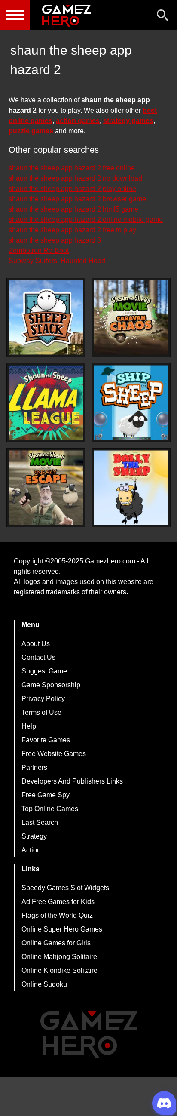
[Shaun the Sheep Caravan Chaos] (131, 317)
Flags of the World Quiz (57, 915)
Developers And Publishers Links (72, 781)
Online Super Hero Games (61, 929)
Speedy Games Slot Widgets (65, 888)
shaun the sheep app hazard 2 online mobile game (86, 219)
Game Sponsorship (50, 685)
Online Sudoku (44, 984)
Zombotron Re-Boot (39, 250)
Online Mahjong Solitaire (59, 956)
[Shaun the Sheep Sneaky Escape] (46, 488)
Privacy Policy (43, 698)
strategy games (128, 120)
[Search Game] (163, 17)
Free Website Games (53, 753)
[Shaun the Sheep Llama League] (46, 402)
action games (78, 120)
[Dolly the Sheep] (131, 488)
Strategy (34, 836)
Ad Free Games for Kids (58, 901)
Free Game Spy (45, 795)
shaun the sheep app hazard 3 (55, 240)
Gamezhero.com (110, 561)
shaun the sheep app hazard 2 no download (75, 178)
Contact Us (38, 657)
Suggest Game (44, 671)
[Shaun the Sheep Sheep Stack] (46, 317)
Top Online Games (49, 808)
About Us (35, 643)
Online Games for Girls (56, 943)
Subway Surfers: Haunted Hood (57, 260)
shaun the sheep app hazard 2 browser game (77, 199)
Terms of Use (41, 712)
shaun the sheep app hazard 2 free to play (72, 230)
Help (28, 726)
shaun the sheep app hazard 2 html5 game (73, 209)
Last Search (39, 822)
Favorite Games (45, 740)
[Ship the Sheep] (131, 402)
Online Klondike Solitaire (59, 970)
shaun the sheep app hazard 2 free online (72, 168)
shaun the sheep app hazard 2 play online (72, 188)
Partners (34, 767)
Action (31, 850)
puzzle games (31, 131)
